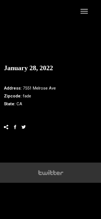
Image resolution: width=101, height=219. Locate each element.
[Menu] (84, 11)
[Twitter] (50, 172)
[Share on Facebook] (15, 127)
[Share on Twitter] (24, 127)
